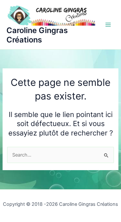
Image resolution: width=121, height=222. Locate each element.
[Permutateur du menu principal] (108, 24)
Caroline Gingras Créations (37, 35)
